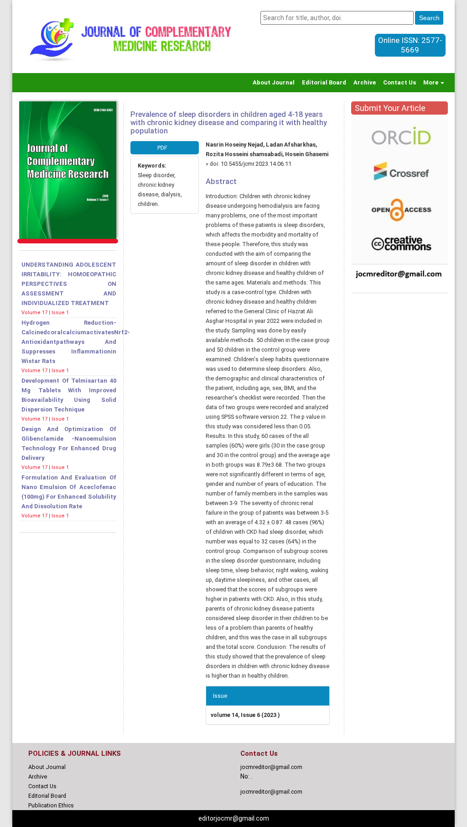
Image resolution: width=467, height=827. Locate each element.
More (431, 82)
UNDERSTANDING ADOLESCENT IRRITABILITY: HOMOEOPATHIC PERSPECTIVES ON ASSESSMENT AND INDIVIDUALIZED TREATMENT (68, 283)
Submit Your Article (390, 108)
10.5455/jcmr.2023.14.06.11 (256, 163)
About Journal (274, 82)
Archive (364, 82)
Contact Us (399, 82)
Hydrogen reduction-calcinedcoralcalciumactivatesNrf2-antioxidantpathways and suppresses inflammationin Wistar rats (75, 341)
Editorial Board (324, 82)
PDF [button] (162, 147)
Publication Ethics (51, 805)
